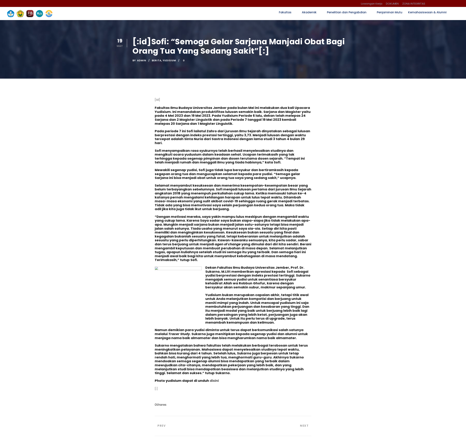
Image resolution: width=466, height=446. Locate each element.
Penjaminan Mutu (389, 12)
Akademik (309, 12)
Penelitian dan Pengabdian (346, 12)
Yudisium (169, 60)
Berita (156, 60)
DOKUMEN (392, 3)
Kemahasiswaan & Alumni (427, 12)
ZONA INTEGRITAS (413, 3)
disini (214, 380)
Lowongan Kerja (371, 3)
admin (141, 60)
